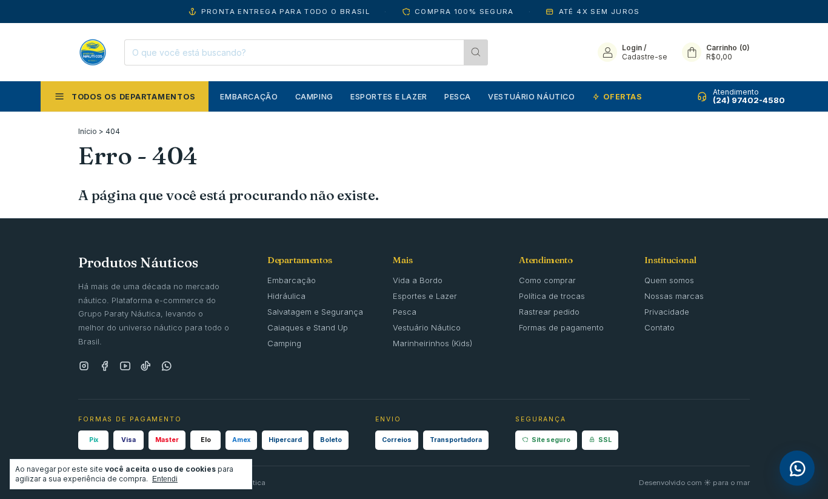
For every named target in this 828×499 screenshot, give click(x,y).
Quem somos (669, 280)
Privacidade (666, 311)
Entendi (165, 479)
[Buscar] (476, 52)
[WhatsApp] (166, 366)
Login (632, 47)
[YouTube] (125, 366)
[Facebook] (104, 366)
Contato (659, 327)
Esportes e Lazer (388, 96)
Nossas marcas (674, 296)
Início (87, 131)
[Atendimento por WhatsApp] (797, 468)
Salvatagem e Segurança (315, 311)
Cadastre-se (644, 56)
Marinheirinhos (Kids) (432, 343)
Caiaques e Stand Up (307, 327)
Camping (314, 96)
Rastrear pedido (549, 311)
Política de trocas (552, 296)
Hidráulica (286, 296)
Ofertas (622, 96)
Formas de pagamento (561, 327)
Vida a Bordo (417, 280)
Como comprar (547, 280)
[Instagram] (84, 366)
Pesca (457, 96)
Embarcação (249, 96)
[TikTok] (146, 366)
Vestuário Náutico (531, 96)
